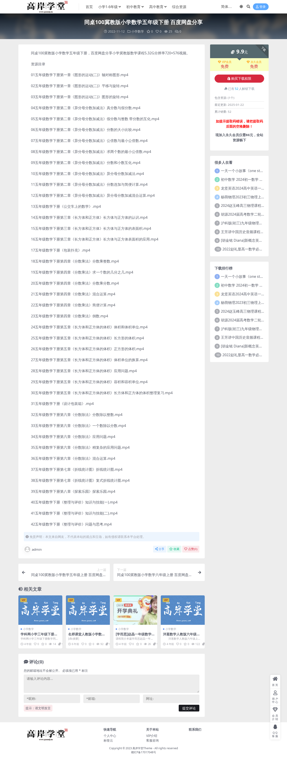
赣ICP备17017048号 (143, 752)
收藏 (176, 549)
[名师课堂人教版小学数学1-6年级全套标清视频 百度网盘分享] (88, 610)
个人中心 (110, 735)
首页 (89, 6)
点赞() (192, 549)
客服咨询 (152, 740)
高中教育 (156, 6)
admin (37, 549)
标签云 (108, 740)
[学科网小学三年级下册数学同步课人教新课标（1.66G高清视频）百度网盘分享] (40, 610)
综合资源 (179, 6)
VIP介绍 (151, 735)
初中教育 (133, 6)
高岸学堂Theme (142, 748)
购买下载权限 (241, 78)
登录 (262, 7)
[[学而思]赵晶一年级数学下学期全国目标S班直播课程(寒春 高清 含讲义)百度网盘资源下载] (135, 610)
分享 (161, 549)
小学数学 (137, 31)
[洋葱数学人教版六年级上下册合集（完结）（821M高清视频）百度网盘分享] (183, 610)
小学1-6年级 (108, 6)
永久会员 (256, 62)
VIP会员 (226, 62)
